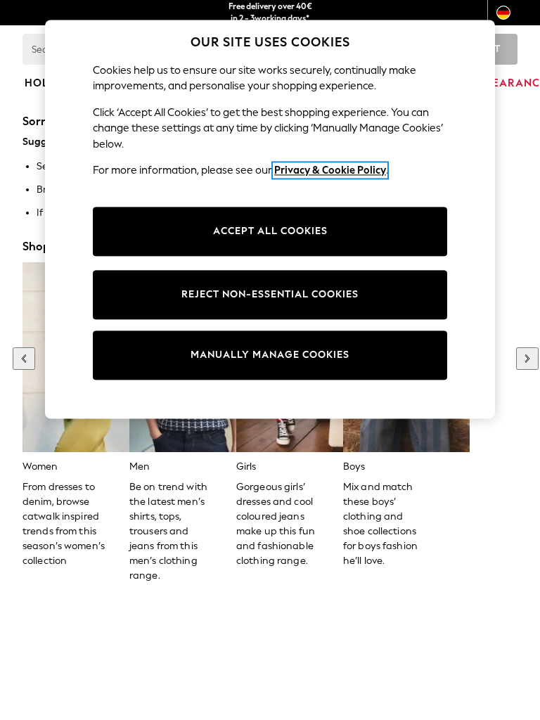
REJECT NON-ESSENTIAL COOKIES (270, 294)
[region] (270, 219)
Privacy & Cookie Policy (330, 170)
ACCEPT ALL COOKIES (270, 231)
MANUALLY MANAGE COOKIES (270, 355)
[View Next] (527, 358)
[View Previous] (24, 358)
